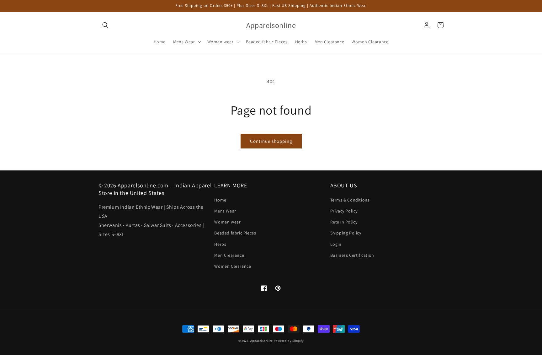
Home (220, 200)
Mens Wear (225, 211)
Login (336, 244)
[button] (105, 25)
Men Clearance (229, 255)
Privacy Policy (344, 211)
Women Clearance (232, 266)
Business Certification (352, 255)
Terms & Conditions (350, 200)
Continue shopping (271, 141)
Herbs (220, 244)
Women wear (227, 222)
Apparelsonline (261, 341)
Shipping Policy (345, 233)
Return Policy (344, 222)
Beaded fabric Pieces (235, 233)
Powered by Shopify (289, 341)
